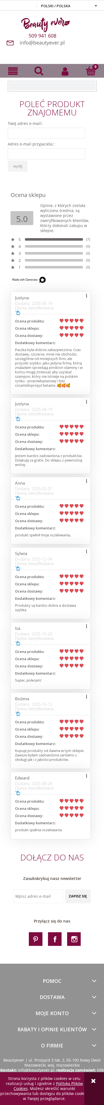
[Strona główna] (52, 24)
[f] (55, 938)
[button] (13, 71)
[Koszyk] (91, 70)
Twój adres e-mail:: (25, 123)
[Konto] (65, 71)
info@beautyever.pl (42, 42)
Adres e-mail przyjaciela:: (31, 144)
